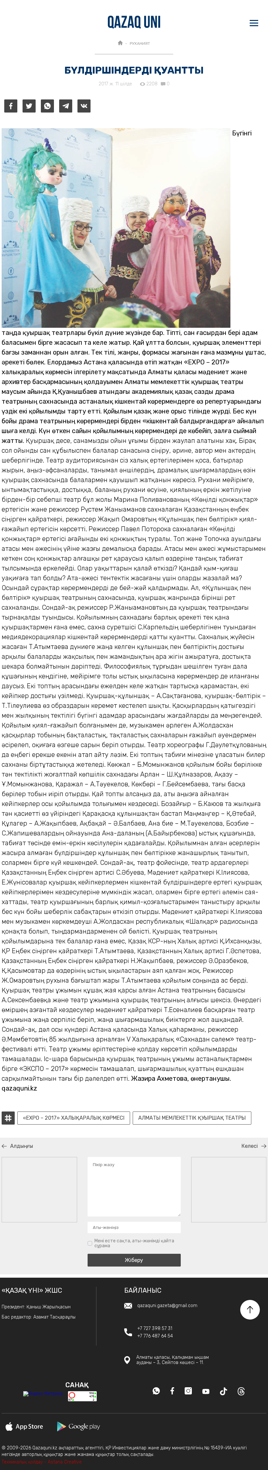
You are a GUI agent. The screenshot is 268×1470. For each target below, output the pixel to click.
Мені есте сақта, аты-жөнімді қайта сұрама (134, 1243)
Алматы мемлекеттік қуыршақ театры (192, 1118)
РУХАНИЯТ (140, 43)
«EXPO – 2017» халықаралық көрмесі (74, 1118)
